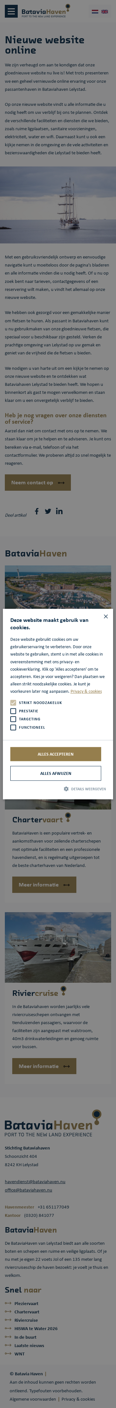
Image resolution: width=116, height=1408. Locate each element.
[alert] (58, 704)
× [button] (105, 616)
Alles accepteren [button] (55, 754)
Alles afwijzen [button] (55, 773)
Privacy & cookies (86, 691)
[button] (58, 788)
